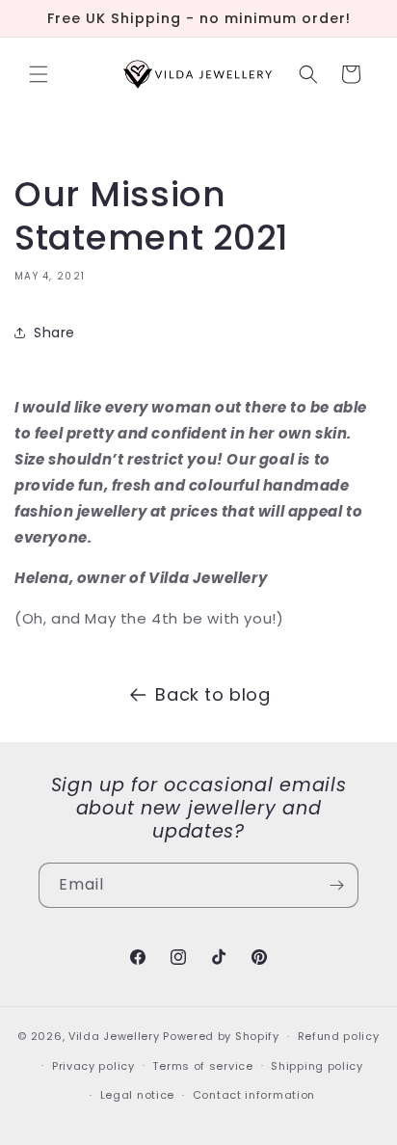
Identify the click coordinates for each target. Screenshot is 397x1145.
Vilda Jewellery (114, 1036)
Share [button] (54, 332)
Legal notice (137, 1095)
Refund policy (339, 1036)
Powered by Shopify (221, 1036)
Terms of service (202, 1066)
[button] (38, 74)
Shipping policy (317, 1066)
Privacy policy (93, 1066)
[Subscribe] (336, 885)
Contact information (254, 1095)
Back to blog (212, 694)
